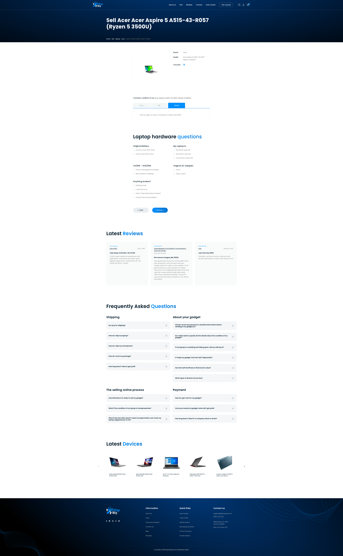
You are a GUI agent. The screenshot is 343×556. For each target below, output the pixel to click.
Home (108, 39)
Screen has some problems (146, 197)
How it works (210, 5)
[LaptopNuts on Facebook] (106, 521)
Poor (141, 105)
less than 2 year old (183, 154)
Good (176, 105)
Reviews (189, 5)
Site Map (149, 536)
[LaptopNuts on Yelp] (115, 521)
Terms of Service (185, 531)
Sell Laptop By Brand (187, 527)
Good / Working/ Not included (147, 170)
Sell (113, 39)
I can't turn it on (141, 189)
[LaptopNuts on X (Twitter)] (113, 521)
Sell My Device (185, 522)
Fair (159, 105)
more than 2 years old (184, 158)
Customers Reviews (152, 522)
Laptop (117, 39)
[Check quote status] (239, 5)
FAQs (147, 518)
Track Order (184, 518)
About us (172, 5)
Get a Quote (184, 514)
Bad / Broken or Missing (145, 174)
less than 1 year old (183, 150)
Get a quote (226, 5)
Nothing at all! (141, 185)
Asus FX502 (113, 249)
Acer (123, 39)
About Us (149, 514)
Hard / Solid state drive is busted (148, 193)
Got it (178, 170)
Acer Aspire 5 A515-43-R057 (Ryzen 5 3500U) (173, 98)
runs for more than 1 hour (145, 150)
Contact (199, 5)
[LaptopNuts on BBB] (119, 521)
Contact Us (150, 527)
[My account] (243, 5)
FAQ (181, 5)
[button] (244, 466)
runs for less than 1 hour (145, 154)
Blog (147, 531)
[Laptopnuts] (98, 6)
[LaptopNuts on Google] (109, 521)
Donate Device (185, 536)
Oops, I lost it (181, 174)
